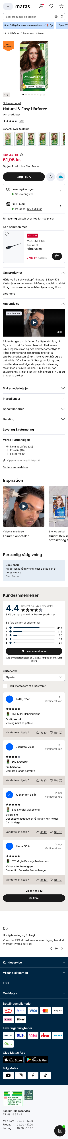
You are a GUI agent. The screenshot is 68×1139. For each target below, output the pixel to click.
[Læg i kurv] (57, 256)
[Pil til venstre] (51, 948)
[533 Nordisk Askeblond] (31, 139)
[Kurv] (61, 6)
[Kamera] (56, 16)
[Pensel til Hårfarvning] (34, 247)
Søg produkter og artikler (21, 16)
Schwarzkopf (12, 103)
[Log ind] (41, 6)
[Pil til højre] (62, 948)
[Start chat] (59, 1130)
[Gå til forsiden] (22, 6)
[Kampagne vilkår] (49, 257)
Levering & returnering (18, 429)
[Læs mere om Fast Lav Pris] (21, 154)
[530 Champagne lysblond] (20, 139)
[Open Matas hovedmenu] (8, 6)
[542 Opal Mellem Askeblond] (43, 139)
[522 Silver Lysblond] (8, 139)
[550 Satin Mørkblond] (54, 139)
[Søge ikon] (62, 16)
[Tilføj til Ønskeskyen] (60, 176)
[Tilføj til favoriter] (50, 176)
